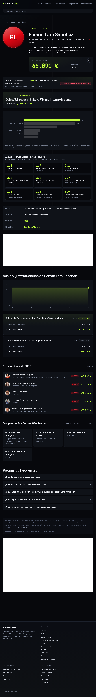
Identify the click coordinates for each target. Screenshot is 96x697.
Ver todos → (88, 366)
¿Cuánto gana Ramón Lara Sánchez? (22, 477)
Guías (43, 644)
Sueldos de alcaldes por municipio (50, 648)
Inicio (5, 22)
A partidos (6, 679)
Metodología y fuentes (49, 669)
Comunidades (60, 4)
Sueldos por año (47, 656)
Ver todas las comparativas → (79, 424)
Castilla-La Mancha (32, 227)
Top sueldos (45, 652)
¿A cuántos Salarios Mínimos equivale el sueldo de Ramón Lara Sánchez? (40, 492)
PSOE (31, 42)
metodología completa (80, 523)
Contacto (44, 682)
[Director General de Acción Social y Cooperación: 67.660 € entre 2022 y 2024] (31, 297)
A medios (6, 676)
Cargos (39, 4)
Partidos (48, 4)
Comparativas (73, 4)
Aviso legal (45, 676)
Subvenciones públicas (11, 669)
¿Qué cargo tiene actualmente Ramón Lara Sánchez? (30, 507)
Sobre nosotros (46, 672)
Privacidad (45, 679)
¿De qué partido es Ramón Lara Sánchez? (25, 499)
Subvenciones (86, 4)
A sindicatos (7, 672)
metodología (22, 527)
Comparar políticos (48, 659)
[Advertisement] (48, 250)
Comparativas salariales (50, 640)
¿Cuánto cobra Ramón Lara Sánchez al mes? (26, 484)
